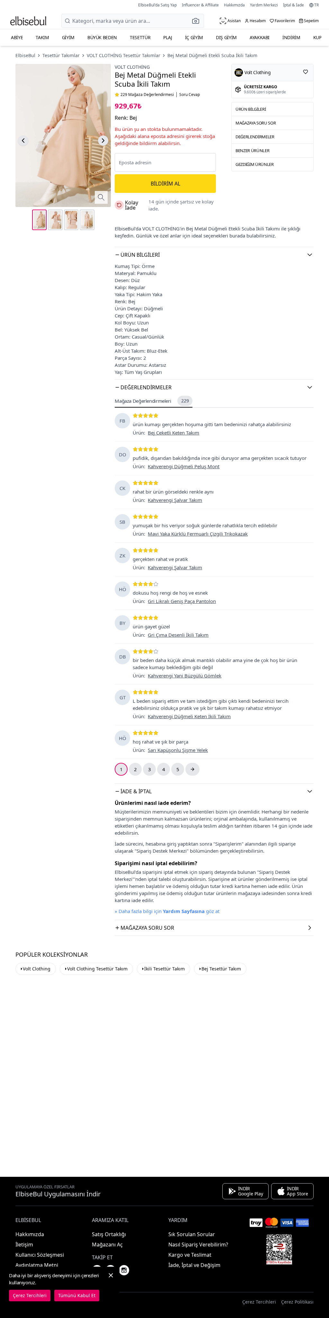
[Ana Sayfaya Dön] (28, 20)
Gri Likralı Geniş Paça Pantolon (182, 601)
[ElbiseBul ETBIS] (279, 1249)
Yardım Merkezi (264, 5)
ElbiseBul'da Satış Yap (157, 5)
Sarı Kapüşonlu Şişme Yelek (178, 750)
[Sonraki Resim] (103, 140)
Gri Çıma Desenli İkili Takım (178, 635)
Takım (42, 37)
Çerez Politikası (297, 1302)
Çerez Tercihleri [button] (259, 1302)
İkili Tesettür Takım (164, 969)
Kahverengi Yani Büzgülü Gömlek (184, 675)
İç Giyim (194, 37)
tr (316, 5)
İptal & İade (293, 5)
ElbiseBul (25, 55)
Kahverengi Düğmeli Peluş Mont (183, 466)
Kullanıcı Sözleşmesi (39, 1254)
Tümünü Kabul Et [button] (76, 1295)
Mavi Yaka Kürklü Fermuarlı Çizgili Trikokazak (198, 533)
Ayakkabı (260, 37)
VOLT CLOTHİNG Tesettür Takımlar (123, 55)
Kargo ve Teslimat (189, 1254)
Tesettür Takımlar (61, 55)
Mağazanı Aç (107, 1244)
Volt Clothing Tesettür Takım (97, 969)
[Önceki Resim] (23, 140)
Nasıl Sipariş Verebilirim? (198, 1244)
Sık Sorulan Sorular (191, 1234)
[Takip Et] (305, 71)
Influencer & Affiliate (200, 5)
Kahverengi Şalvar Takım (175, 500)
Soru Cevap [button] (189, 94)
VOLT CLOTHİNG (132, 67)
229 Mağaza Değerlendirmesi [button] (147, 94)
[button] (197, 20)
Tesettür (140, 37)
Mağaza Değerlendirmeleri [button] (152, 401)
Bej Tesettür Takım (221, 969)
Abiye (17, 37)
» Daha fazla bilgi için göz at (167, 911)
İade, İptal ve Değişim (194, 1265)
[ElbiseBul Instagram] (124, 1270)
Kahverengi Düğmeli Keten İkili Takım (189, 716)
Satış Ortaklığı (109, 1234)
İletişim (24, 1244)
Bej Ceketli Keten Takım (173, 432)
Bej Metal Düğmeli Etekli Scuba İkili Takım (212, 55)
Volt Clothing (36, 969)
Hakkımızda (234, 5)
